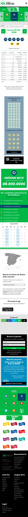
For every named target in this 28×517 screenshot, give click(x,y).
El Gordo (14, 405)
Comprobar (14, 152)
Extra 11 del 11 (21, 441)
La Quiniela (22, 405)
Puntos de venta (17, 467)
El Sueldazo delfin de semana (14, 434)
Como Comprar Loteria (19, 456)
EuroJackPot (17, 477)
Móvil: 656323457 (6, 468)
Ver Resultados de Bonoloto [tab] (11, 203)
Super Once (14, 426)
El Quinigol (6, 413)
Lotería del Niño (17, 462)
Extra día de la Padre (18, 491)
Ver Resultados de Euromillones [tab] (12, 206)
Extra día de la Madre (19, 489)
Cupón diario (6, 434)
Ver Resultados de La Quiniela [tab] (11, 215)
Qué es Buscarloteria (19, 458)
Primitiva (21, 18)
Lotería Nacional (6, 477)
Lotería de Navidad (18, 460)
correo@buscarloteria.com (8, 469)
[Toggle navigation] (26, 3)
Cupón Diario (17, 488)
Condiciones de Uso (6, 510)
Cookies (4, 512)
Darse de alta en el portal (15, 383)
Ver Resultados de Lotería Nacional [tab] (13, 200)
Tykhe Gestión (17, 464)
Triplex (15, 481)
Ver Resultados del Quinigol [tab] (10, 218)
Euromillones (14, 18)
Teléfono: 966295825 (7, 466)
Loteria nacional (6, 398)
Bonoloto (7, 18)
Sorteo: (2, 25)
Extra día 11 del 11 (18, 495)
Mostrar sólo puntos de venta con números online (13, 280)
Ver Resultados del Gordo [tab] (10, 212)
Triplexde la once (22, 427)
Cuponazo (22, 434)
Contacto (16, 465)
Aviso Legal (4, 506)
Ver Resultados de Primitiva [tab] (10, 209)
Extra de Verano (6, 449)
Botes (22, 413)
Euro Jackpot (6, 426)
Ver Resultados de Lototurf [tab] (10, 221)
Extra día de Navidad (13, 449)
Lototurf (14, 413)
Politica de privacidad (7, 508)
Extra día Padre (14, 441)
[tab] (4, 9)
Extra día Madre (6, 441)
